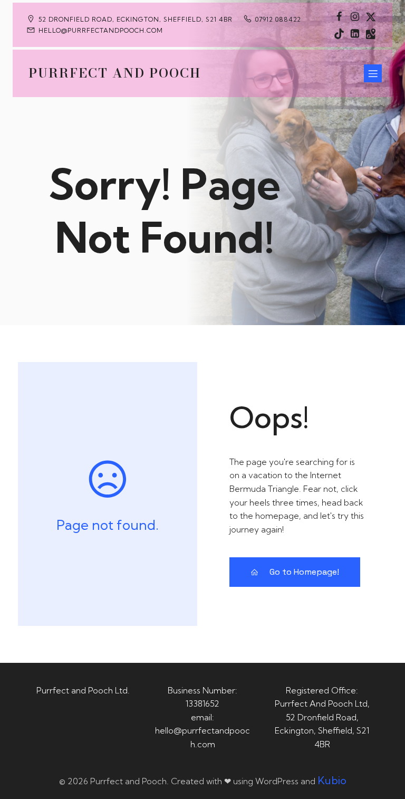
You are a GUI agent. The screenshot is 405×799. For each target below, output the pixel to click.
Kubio (331, 780)
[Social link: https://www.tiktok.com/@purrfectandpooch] (339, 33)
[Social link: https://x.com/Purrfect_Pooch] (371, 16)
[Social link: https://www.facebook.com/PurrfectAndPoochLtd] (339, 16)
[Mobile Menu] (373, 73)
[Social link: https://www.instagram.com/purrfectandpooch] (355, 16)
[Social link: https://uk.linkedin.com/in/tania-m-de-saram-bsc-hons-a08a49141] (355, 33)
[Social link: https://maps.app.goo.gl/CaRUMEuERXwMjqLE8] (371, 33)
